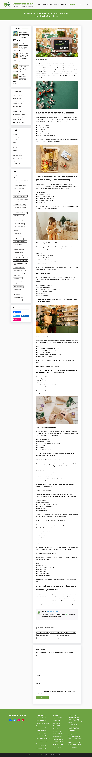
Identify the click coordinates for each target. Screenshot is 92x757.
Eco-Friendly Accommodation (20, 196)
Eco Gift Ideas (18, 95)
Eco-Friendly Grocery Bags (20, 207)
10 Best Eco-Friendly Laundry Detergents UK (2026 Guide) (23, 46)
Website (38, 683)
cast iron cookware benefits (20, 185)
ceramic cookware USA (19, 188)
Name (38, 668)
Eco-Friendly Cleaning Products (21, 199)
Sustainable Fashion (19, 114)
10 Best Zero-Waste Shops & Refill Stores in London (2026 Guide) (24, 67)
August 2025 (16, 163)
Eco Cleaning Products (19, 223)
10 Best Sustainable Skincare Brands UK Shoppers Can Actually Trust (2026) (21, 78)
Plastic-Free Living (18, 246)
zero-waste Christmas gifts (54, 637)
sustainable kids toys (41, 637)
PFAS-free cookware (18, 244)
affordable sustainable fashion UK (20, 176)
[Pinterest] (23, 720)
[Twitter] (14, 720)
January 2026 (17, 153)
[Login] (80, 4)
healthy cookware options (19, 236)
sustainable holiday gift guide (63, 635)
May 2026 (16, 142)
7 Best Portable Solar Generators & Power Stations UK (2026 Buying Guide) (21, 36)
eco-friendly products (18, 218)
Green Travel (17, 106)
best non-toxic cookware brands (21, 180)
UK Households (17, 294)
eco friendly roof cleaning (19, 226)
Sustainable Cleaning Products (20, 260)
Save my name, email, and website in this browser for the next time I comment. (56, 692)
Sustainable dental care (19, 267)
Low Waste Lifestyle (18, 238)
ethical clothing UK (18, 233)
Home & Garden (18, 109)
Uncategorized (18, 119)
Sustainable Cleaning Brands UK (21, 257)
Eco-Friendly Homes (18, 210)
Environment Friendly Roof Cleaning (19, 229)
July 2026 (16, 137)
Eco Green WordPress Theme (37, 755)
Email (38, 675)
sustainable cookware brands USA (20, 264)
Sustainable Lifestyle (19, 117)
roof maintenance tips (18, 255)
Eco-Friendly (16, 193)
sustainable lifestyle (18, 275)
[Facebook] (10, 720)
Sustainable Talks (23, 3)
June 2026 (16, 139)
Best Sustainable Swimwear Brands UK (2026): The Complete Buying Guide (20, 57)
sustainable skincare (18, 286)
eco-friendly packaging (19, 215)
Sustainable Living (18, 278)
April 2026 (16, 145)
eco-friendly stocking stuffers (56, 632)
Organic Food (17, 111)
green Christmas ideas (70, 632)
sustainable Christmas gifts (47, 594)
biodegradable (17, 182)
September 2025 (17, 161)
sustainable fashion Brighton (20, 270)
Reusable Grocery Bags (19, 249)
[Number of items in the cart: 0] (87, 4)
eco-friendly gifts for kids (19, 204)
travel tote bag (17, 291)
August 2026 (16, 134)
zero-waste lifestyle (18, 297)
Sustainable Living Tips (19, 281)
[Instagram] (18, 720)
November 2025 (17, 158)
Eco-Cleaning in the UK (19, 191)
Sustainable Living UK (18, 283)
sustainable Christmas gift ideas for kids (45, 635)
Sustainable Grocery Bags (19, 273)
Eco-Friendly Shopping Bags (20, 220)
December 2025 (17, 155)
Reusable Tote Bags (18, 252)
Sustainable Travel (18, 289)
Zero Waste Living (19, 122)
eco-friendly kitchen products (20, 212)
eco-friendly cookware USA (20, 201)
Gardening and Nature (20, 101)
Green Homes (18, 103)
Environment (17, 98)
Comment (39, 656)
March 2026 (16, 147)
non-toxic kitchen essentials (20, 241)
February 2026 (17, 150)
